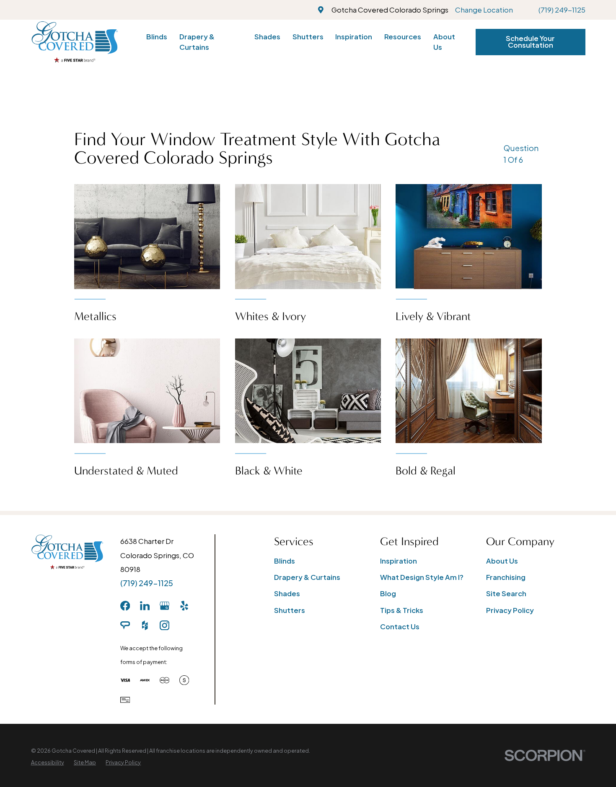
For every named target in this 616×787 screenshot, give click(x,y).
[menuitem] (47, 762)
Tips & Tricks (401, 610)
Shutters (289, 610)
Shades (287, 593)
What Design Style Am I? (421, 577)
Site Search (506, 593)
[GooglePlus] (164, 605)
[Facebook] (125, 605)
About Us (502, 560)
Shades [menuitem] (267, 36)
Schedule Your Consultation (530, 42)
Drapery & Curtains (307, 577)
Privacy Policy (510, 610)
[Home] (74, 42)
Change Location (484, 9)
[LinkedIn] (145, 605)
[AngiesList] (125, 625)
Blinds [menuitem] (156, 36)
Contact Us (399, 626)
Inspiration (398, 560)
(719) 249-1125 (561, 9)
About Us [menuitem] (444, 41)
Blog (388, 593)
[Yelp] (184, 605)
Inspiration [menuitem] (353, 36)
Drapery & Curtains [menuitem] (197, 41)
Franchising (505, 577)
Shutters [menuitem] (308, 36)
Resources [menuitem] (402, 36)
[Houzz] (145, 625)
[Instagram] (164, 625)
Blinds (284, 560)
